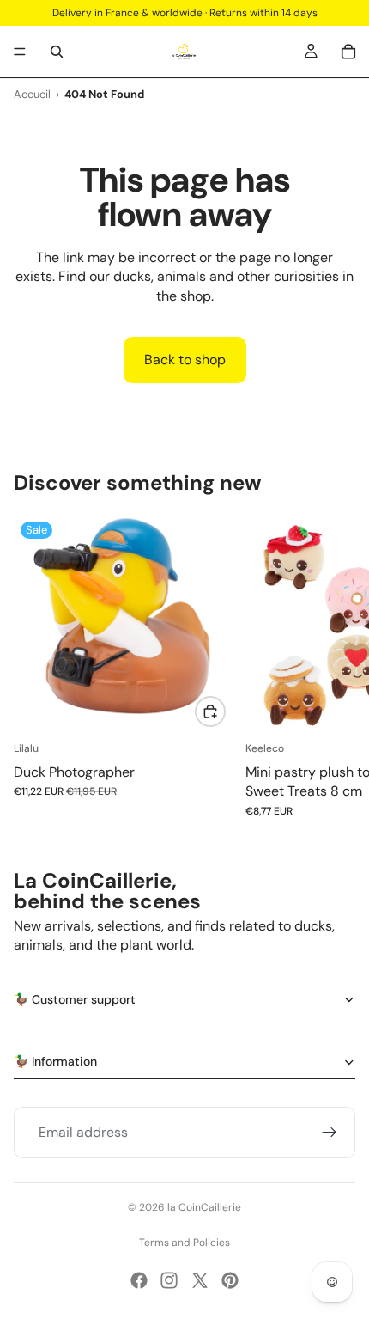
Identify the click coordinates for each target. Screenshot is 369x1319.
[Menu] (19, 51)
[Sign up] (330, 1132)
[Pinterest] (230, 1280)
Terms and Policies (184, 1242)
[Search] (57, 51)
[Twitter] (200, 1280)
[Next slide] (336, 666)
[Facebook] (139, 1280)
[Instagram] (169, 1280)
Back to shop (185, 360)
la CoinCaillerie (204, 1207)
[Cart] (348, 51)
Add (225, 711)
